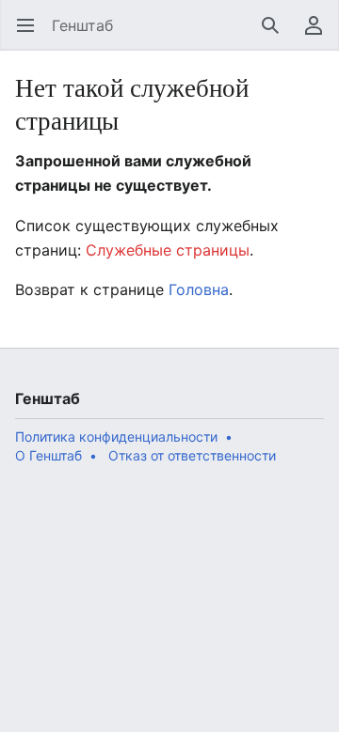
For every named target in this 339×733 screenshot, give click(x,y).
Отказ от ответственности (192, 455)
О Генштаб (48, 455)
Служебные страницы (168, 250)
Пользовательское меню (319, 34)
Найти (276, 34)
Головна (199, 289)
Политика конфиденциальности (116, 436)
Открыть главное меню (31, 34)
